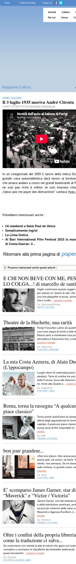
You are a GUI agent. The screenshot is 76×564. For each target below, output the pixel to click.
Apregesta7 (35, 106)
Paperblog (20, 15)
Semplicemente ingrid (21, 230)
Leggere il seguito (63, 300)
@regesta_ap (48, 106)
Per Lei (51, 17)
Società (52, 12)
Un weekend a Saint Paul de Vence (30, 226)
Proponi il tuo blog (27, 3)
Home (7, 3)
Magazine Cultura (16, 87)
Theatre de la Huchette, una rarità (37, 322)
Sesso (64, 17)
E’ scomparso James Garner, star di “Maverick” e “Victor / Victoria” (39, 492)
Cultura (66, 12)
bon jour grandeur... (23, 450)
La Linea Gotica (16, 235)
